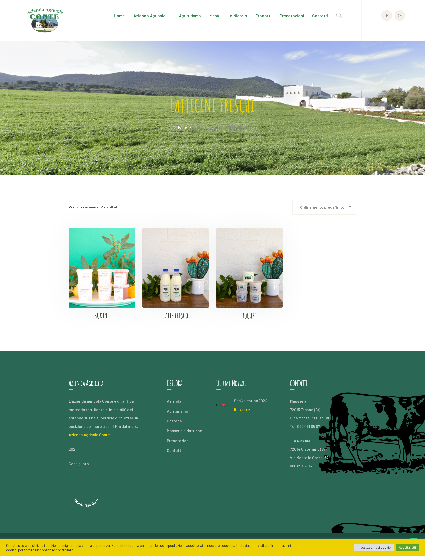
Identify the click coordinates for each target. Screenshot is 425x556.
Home (182, 127)
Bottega (174, 420)
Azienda (174, 401)
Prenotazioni (178, 440)
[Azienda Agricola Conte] (45, 19)
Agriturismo (177, 411)
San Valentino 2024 (250, 400)
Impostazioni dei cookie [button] (374, 547)
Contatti (174, 450)
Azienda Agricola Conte (89, 434)
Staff (245, 409)
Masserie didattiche (184, 430)
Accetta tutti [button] (407, 547)
